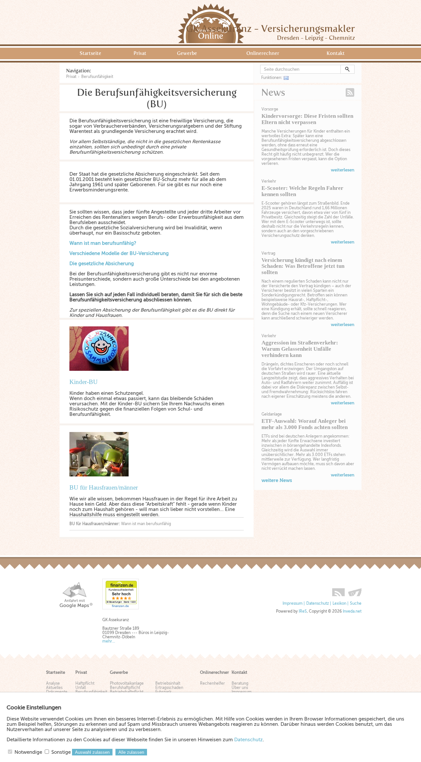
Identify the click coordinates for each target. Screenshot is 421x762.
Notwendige (28, 752)
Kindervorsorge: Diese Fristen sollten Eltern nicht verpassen (307, 119)
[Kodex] (354, 590)
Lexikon (339, 603)
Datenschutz (317, 603)
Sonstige (61, 752)
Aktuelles (54, 688)
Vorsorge (269, 109)
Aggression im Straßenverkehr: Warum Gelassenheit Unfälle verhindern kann (299, 349)
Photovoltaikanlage (127, 683)
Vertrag (268, 253)
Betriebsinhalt (167, 683)
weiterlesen (342, 169)
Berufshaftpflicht (125, 688)
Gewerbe (187, 53)
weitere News (276, 480)
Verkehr (268, 181)
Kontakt (336, 53)
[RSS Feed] (338, 590)
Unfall (80, 688)
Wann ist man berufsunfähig (146, 523)
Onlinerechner (262, 53)
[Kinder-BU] (102, 375)
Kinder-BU (83, 381)
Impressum (293, 603)
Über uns (240, 688)
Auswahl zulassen (92, 752)
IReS (303, 611)
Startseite (90, 53)
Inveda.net (352, 611)
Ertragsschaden (169, 688)
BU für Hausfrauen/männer (103, 487)
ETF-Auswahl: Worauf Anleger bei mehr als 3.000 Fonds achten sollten (304, 424)
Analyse (53, 683)
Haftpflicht (84, 683)
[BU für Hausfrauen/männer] (102, 481)
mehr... (108, 641)
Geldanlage (271, 414)
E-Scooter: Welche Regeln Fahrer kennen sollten (302, 191)
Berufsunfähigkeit (97, 76)
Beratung (240, 683)
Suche (355, 603)
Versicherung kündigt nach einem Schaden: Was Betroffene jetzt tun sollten (302, 266)
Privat (140, 53)
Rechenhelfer (212, 683)
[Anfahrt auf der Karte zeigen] (76, 595)
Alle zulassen (131, 752)
